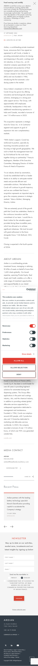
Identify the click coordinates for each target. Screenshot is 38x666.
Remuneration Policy (16, 651)
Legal (15, 650)
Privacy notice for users (19, 609)
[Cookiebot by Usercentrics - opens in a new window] (27, 289)
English (27, 578)
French (14, 578)
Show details (26, 354)
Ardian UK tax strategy (9, 657)
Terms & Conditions (8, 650)
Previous (5, 526)
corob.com (8, 438)
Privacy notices (7, 651)
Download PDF (12, 468)
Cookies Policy (21, 650)
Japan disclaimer (15, 653)
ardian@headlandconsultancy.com (16, 462)
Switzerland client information (10, 655)
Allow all (19, 361)
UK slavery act (7, 653)
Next (11, 526)
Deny (19, 374)
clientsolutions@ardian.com (13, 28)
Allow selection (19, 368)
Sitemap (17, 657)
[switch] (33, 332)
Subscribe (19, 598)
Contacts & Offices (10, 634)
